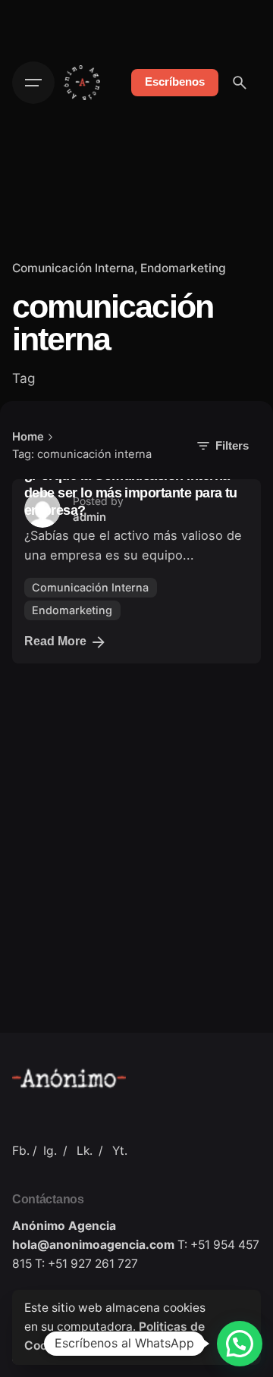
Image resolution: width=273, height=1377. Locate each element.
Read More (55, 641)
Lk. (85, 1150)
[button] (239, 1343)
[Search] (239, 82)
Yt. (119, 1150)
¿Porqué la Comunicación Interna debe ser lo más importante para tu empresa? (130, 493)
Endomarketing (183, 268)
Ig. (50, 1150)
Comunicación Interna (73, 268)
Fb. (21, 1150)
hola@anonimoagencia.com (93, 1244)
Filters (232, 446)
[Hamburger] (33, 82)
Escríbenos (175, 82)
